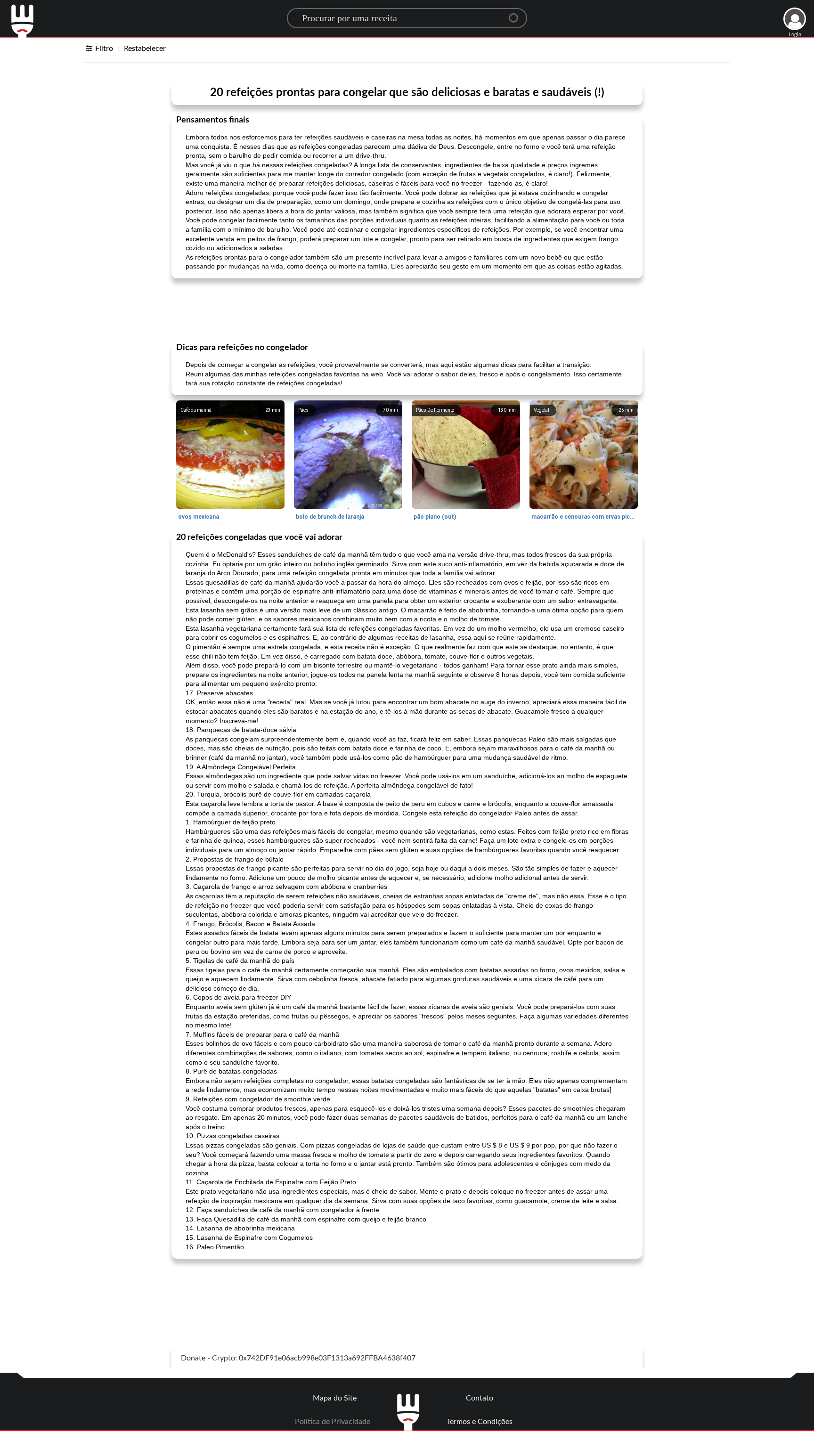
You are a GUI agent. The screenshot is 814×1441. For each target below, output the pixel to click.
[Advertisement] (407, 309)
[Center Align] (517, 14)
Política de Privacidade (332, 1421)
